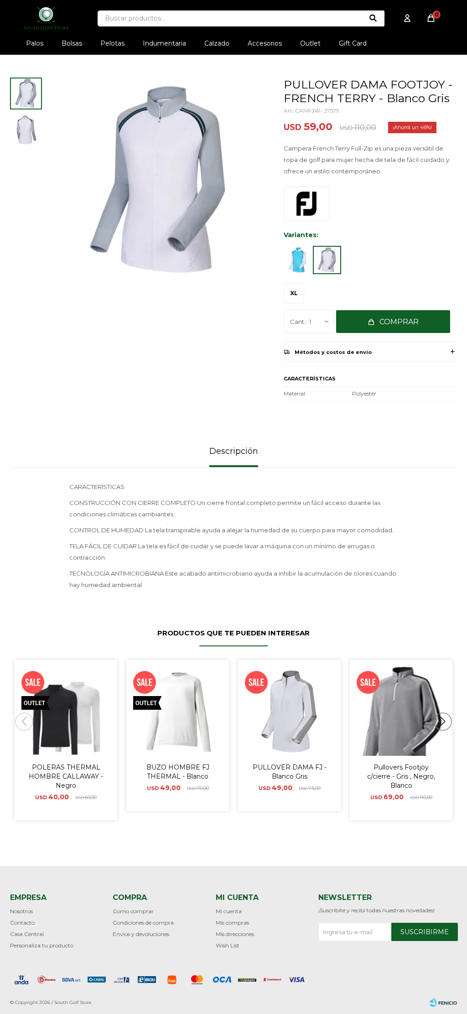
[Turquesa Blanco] (297, 260)
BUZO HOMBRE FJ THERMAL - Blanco (177, 771)
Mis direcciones (235, 934)
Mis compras (232, 922)
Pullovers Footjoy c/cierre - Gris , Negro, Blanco (401, 776)
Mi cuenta (229, 911)
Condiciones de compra (143, 922)
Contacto (22, 922)
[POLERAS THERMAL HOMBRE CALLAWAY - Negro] (65, 711)
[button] (446, 740)
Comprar (399, 321)
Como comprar (133, 911)
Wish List (227, 945)
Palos (34, 43)
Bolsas (72, 43)
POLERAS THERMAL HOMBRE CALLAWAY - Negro (66, 776)
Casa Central (27, 934)
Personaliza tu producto (41, 945)
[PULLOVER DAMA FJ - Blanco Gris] (289, 711)
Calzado (216, 43)
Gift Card (353, 43)
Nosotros (21, 911)
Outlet (310, 43)
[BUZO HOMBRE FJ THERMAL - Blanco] (177, 711)
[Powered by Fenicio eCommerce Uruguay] (443, 1002)
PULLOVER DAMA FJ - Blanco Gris (290, 771)
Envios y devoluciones (141, 934)
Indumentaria (164, 43)
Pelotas (112, 43)
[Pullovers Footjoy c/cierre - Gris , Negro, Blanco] (401, 711)
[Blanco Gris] (327, 260)
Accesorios (265, 43)
